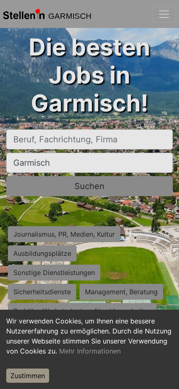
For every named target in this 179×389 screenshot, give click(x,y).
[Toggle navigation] (164, 14)
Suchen (89, 186)
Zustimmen (27, 375)
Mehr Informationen (90, 351)
